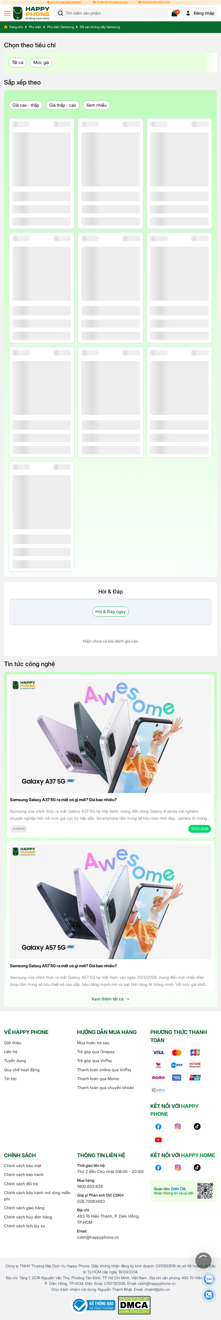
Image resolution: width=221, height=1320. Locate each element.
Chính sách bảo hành (24, 1174)
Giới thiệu (12, 1042)
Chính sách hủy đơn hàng (28, 1217)
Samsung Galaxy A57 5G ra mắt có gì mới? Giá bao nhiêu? (63, 965)
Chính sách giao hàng (24, 1207)
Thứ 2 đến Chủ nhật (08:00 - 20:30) (110, 1171)
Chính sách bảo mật (22, 1165)
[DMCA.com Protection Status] (134, 1305)
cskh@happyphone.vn (98, 1237)
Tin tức (10, 1078)
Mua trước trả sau (93, 1042)
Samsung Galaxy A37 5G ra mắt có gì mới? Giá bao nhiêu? (63, 799)
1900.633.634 (90, 1186)
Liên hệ (10, 1051)
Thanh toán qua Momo (98, 1078)
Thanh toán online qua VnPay (104, 1069)
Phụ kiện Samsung (60, 27)
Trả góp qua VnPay (94, 1060)
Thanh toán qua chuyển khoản (105, 1087)
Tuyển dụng (15, 1060)
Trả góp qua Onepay (96, 1051)
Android (19, 828)
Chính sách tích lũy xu (24, 1225)
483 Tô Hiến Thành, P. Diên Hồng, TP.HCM (108, 1219)
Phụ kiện (35, 27)
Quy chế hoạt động (22, 1069)
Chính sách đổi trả (21, 1183)
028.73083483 (91, 1201)
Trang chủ (16, 27)
